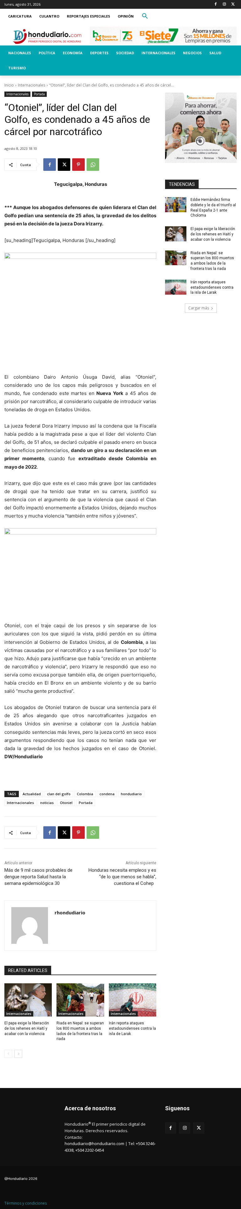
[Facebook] (215, 4)
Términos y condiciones (25, 1203)
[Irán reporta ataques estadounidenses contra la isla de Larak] (132, 1000)
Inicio (9, 85)
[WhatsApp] (93, 164)
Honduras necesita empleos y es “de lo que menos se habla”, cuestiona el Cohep (122, 876)
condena (107, 793)
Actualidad (32, 793)
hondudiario (131, 793)
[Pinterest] (78, 164)
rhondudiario (70, 912)
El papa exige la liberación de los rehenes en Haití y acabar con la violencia (26, 1028)
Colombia (85, 793)
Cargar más (198, 308)
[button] (145, 16)
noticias (47, 802)
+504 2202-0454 (89, 1150)
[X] (233, 4)
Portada (39, 94)
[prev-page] (8, 1054)
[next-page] (18, 1054)
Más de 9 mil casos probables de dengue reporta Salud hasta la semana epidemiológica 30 (38, 876)
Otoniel (66, 802)
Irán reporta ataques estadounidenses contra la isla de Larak (132, 1028)
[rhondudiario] (29, 925)
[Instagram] (224, 4)
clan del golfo (59, 793)
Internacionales (31, 85)
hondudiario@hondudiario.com (94, 1143)
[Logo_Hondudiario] (47, 36)
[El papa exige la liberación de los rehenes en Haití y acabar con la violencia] (28, 1000)
